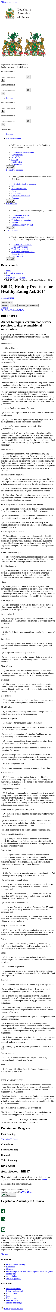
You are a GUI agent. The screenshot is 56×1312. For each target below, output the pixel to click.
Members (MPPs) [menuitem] (13, 138)
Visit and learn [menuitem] (12, 230)
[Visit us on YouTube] (3, 1231)
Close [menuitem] (9, 167)
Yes (25, 1192)
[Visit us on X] (2, 1215)
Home (8, 271)
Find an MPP (11, 1293)
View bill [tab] (5, 305)
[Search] (3, 80)
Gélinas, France (7, 298)
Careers (9, 1269)
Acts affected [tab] (32, 305)
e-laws (44, 1179)
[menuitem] (23, 152)
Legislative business (14, 273)
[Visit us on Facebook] (3, 1213)
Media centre (11, 1298)
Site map (4, 1254)
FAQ (8, 1296)
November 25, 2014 (9, 1139)
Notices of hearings (14, 1303)
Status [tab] (13, 305)
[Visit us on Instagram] (2, 1208)
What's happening (13, 1278)
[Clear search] (28, 77)
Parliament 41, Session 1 (16, 278)
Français (9, 98)
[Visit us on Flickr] (2, 1226)
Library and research (14, 1291)
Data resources (12, 1300)
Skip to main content (9, 2)
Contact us (10, 1267)
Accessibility (11, 1276)
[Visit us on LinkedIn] (3, 1220)
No (30, 1192)
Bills (8, 275)
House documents (13, 1288)
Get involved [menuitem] (11, 204)
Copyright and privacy (13, 1309)
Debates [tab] (21, 305)
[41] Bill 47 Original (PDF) (12, 310)
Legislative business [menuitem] (14, 170)
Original (4, 308)
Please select (7, 303)
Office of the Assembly (15, 1264)
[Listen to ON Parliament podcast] (2, 1224)
